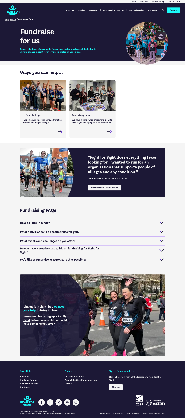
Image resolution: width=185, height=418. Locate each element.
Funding (81, 10)
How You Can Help (29, 383)
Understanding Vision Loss (113, 10)
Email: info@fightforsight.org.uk (81, 380)
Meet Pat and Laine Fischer (104, 187)
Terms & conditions (132, 414)
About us (70, 10)
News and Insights (136, 10)
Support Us (93, 10)
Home (134, 2)
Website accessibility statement (154, 414)
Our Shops (152, 10)
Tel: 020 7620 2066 (74, 376)
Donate (173, 10)
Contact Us (144, 2)
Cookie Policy (105, 414)
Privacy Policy (117, 414)
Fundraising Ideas (81, 115)
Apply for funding (29, 380)
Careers (68, 383)
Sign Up (116, 387)
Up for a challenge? (32, 115)
